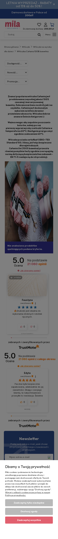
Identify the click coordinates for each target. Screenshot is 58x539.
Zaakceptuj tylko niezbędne (29, 502)
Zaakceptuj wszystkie (29, 520)
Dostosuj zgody (29, 511)
